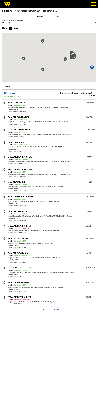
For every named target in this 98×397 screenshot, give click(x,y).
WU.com (9, 93)
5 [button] (54, 310)
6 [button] (58, 310)
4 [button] (50, 310)
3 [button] (46, 310)
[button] (62, 309)
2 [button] (43, 310)
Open (16, 28)
